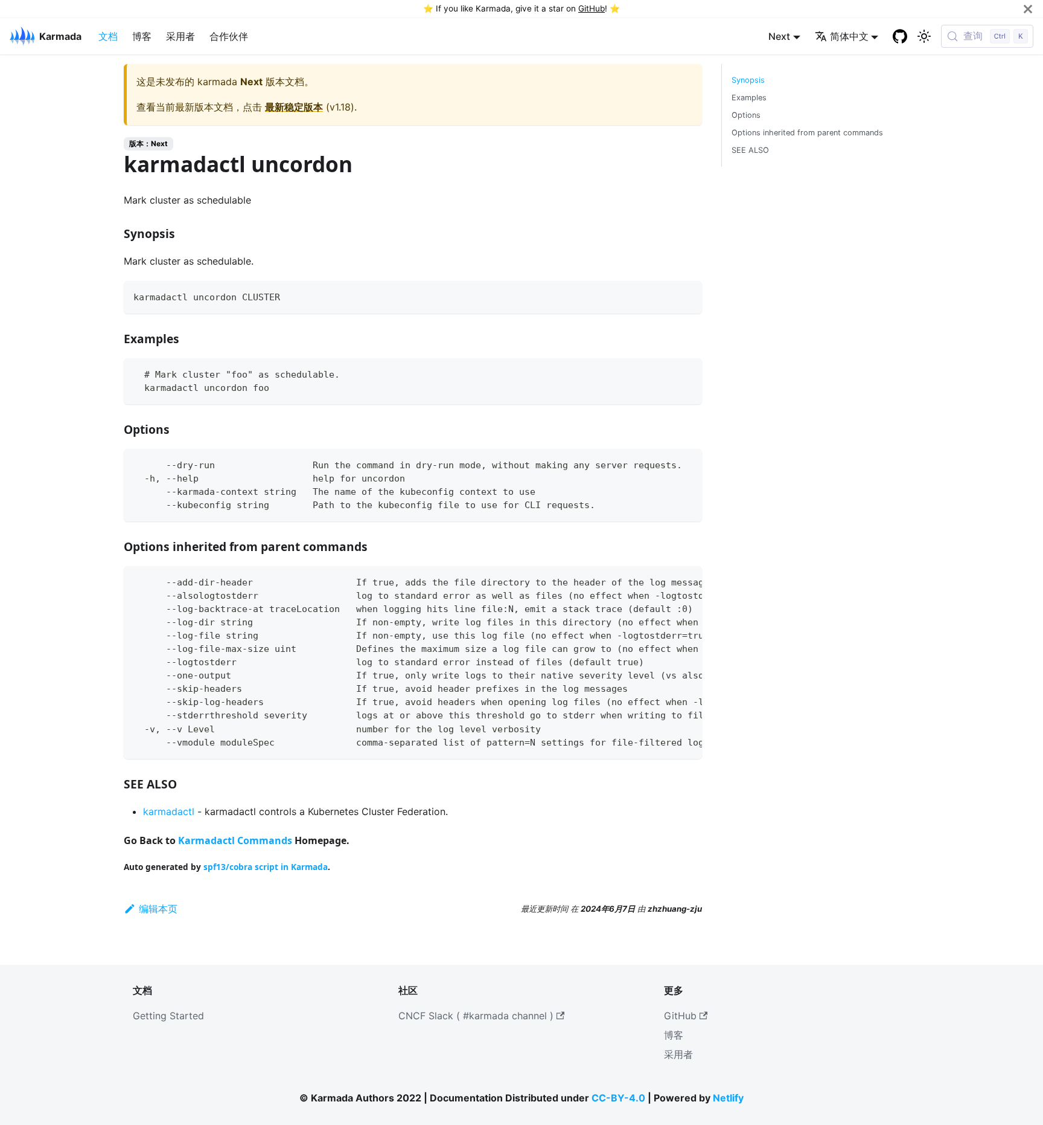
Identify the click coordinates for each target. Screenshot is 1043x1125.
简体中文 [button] (849, 36)
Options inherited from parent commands (807, 132)
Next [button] (779, 36)
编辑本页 (158, 909)
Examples (749, 97)
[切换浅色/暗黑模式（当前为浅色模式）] (924, 36)
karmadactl (168, 811)
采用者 (180, 36)
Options (746, 115)
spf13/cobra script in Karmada (265, 866)
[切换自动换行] (665, 581)
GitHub (591, 8)
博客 (142, 36)
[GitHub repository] (899, 36)
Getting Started (168, 1016)
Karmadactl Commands (235, 840)
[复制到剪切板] (687, 296)
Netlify (728, 1098)
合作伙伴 (228, 36)
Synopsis (748, 80)
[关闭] (1028, 9)
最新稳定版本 (294, 107)
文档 (108, 36)
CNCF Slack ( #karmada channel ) (475, 1016)
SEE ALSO (750, 150)
